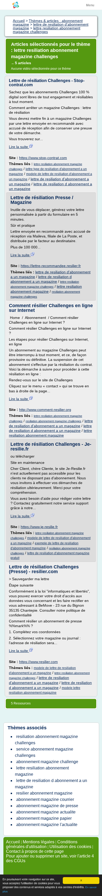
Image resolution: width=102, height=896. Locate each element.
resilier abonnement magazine (44, 793)
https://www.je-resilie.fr (39, 527)
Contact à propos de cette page (35, 851)
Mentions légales (38, 842)
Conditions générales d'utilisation (41, 844)
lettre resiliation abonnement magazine (42, 771)
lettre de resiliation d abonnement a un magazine (51, 783)
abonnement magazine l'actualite (46, 824)
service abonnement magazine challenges (44, 752)
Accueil (13, 842)
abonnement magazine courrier (45, 799)
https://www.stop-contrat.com (43, 158)
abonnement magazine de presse (47, 805)
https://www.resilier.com (38, 662)
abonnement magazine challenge (47, 761)
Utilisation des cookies (70, 846)
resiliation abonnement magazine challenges (53, 421)
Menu (90, 5)
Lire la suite (19, 147)
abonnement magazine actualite (46, 812)
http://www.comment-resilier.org (45, 410)
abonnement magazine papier (44, 818)
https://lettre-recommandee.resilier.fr (51, 266)
